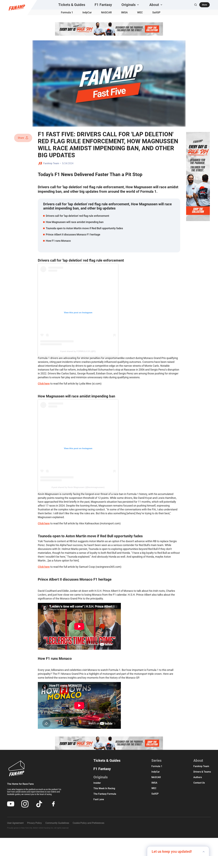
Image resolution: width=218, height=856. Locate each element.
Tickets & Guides (71, 5)
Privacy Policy (34, 823)
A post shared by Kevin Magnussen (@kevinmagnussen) (78, 487)
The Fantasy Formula (104, 793)
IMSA (124, 12)
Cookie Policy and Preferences (88, 823)
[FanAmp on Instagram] (24, 803)
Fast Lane (98, 799)
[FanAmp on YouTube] (10, 803)
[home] (17, 8)
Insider (97, 782)
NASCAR (106, 12)
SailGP (156, 12)
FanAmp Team (51, 163)
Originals (100, 777)
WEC (140, 12)
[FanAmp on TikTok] (39, 803)
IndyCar (87, 12)
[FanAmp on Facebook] (53, 803)
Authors (197, 777)
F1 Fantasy (103, 5)
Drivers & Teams (202, 771)
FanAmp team (201, 766)
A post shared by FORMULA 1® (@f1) (78, 351)
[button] (131, 5)
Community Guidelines (57, 823)
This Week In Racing (104, 788)
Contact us (199, 782)
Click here (44, 383)
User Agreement (15, 823)
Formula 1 (67, 12)
